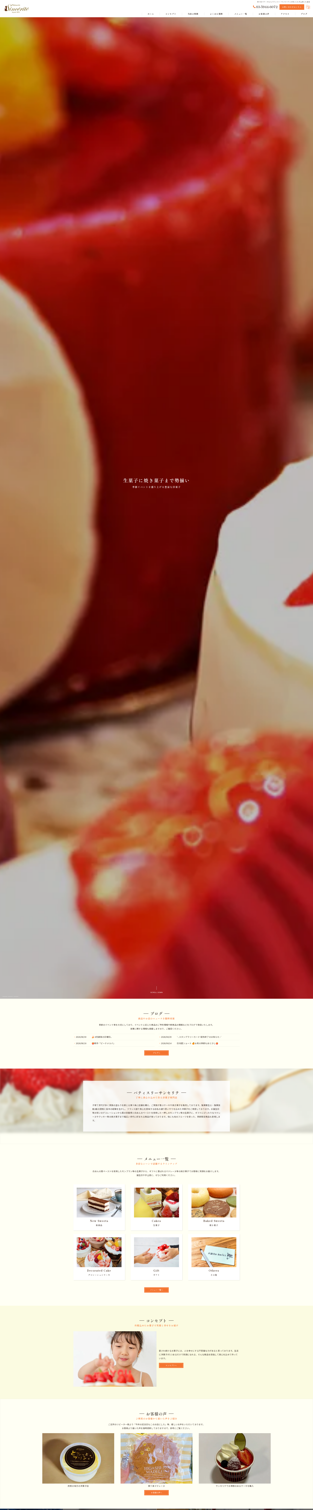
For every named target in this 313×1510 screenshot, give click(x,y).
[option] (78, 1460)
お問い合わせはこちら (292, 7)
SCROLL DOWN (156, 992)
